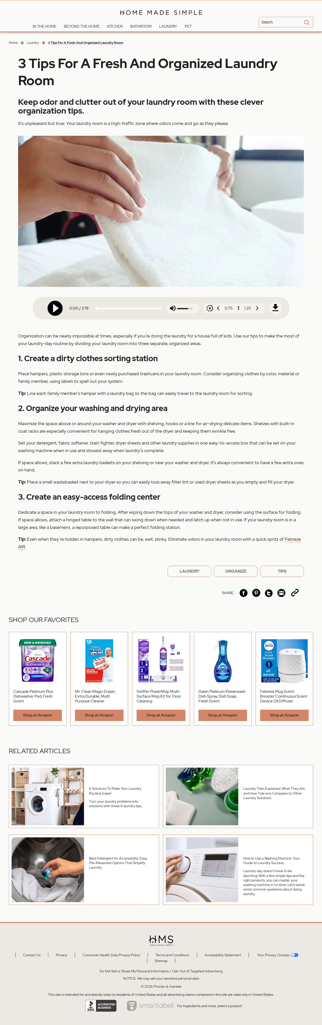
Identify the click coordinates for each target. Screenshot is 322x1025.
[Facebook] (243, 593)
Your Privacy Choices (273, 955)
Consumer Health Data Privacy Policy (111, 955)
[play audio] (55, 308)
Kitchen (115, 26)
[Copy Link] (295, 593)
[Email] (281, 593)
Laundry (168, 26)
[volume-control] (173, 308)
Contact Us (32, 955)
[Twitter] (268, 593)
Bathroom (141, 26)
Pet (188, 26)
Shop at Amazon (37, 715)
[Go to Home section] (25, 25)
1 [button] (238, 308)
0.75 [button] (228, 308)
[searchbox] (286, 22)
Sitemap (161, 961)
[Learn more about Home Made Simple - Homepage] (161, 18)
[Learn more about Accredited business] (101, 1005)
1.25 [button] (247, 308)
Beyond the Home (82, 26)
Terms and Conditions (172, 955)
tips (282, 571)
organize (236, 571)
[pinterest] (256, 593)
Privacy (61, 955)
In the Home (44, 26)
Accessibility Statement (223, 955)
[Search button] (306, 23)
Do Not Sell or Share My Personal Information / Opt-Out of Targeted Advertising (161, 971)
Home (13, 42)
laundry (189, 571)
